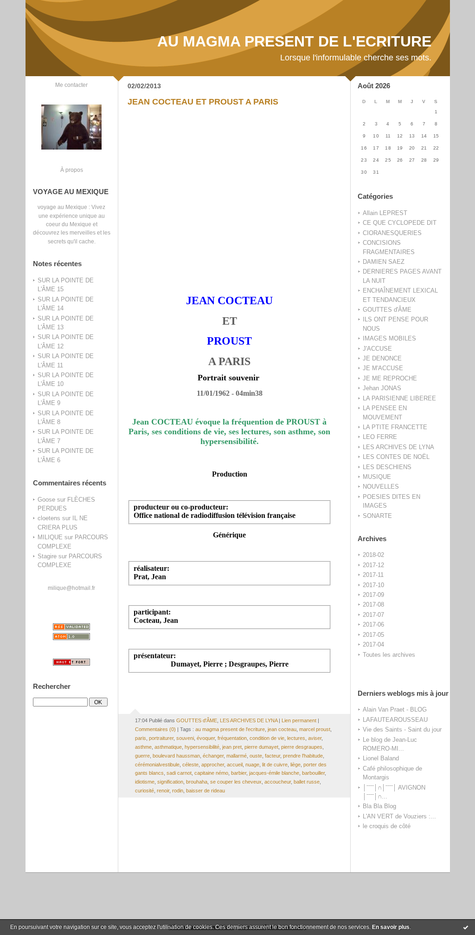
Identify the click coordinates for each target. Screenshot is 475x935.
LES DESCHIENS (387, 467)
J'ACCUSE (377, 348)
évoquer (206, 738)
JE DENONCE (382, 358)
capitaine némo (211, 773)
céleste (190, 764)
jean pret (232, 747)
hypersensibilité (202, 747)
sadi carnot (179, 773)
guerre (142, 755)
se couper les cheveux (236, 782)
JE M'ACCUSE (383, 368)
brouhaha (196, 782)
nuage (252, 764)
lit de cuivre (275, 764)
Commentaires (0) (155, 729)
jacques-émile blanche (274, 773)
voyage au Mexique (62, 207)
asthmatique (168, 747)
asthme (143, 747)
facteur (272, 755)
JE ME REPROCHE (390, 378)
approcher (212, 764)
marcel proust (314, 729)
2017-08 (373, 604)
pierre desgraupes (301, 747)
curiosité (144, 790)
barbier (238, 773)
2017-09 (373, 594)
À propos (71, 170)
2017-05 (373, 634)
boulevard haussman (176, 755)
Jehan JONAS (382, 388)
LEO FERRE (380, 436)
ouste (256, 755)
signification (170, 782)
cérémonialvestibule (157, 764)
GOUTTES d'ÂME (387, 309)
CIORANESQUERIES (392, 232)
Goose (46, 499)
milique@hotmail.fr (71, 588)
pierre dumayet (261, 747)
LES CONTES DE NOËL (396, 456)
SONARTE (377, 515)
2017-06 (373, 624)
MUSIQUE (377, 476)
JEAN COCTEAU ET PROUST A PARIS (203, 101)
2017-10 (373, 585)
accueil (235, 764)
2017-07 (373, 614)
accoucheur (277, 782)
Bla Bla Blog (379, 806)
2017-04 (373, 644)
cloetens (49, 518)
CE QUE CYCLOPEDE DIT (399, 222)
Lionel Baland (381, 758)
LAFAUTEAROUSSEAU (395, 719)
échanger (213, 755)
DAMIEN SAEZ (383, 261)
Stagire (47, 556)
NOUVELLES (381, 486)
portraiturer (161, 738)
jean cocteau (282, 729)
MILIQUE (50, 537)
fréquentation (232, 738)
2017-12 (373, 565)
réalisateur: (151, 568)
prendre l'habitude (303, 755)
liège (295, 764)
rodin (177, 790)
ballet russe (307, 782)
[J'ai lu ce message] (465, 927)
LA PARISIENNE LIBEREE (399, 398)
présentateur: (155, 656)
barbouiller (313, 773)
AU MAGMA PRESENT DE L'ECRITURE (294, 41)
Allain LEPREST (385, 212)
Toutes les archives (389, 654)
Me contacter (71, 85)
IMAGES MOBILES (389, 338)
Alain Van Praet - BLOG (395, 709)
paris (140, 738)
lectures (296, 738)
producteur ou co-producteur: (181, 507)
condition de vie (267, 738)
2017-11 (373, 574)
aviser (314, 738)
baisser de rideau (205, 790)
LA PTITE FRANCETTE (395, 427)
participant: (152, 612)
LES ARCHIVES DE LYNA (398, 447)
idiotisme (144, 782)
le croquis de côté (387, 826)
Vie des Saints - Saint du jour (402, 729)
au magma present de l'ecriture (230, 729)
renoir (163, 790)
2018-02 (373, 554)
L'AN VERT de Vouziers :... (399, 816)
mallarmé (236, 755)
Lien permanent (299, 720)
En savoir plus (391, 927)
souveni (185, 738)
